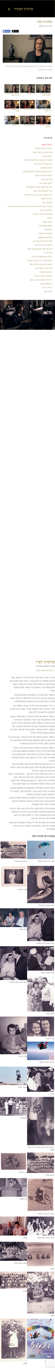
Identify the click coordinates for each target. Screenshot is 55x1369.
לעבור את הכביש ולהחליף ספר (45, 94)
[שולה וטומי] (13, 925)
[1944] (40, 1265)
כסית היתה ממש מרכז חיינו (42, 241)
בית (43, 66)
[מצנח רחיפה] (13, 1083)
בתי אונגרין (15, 125)
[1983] (13, 1233)
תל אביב (41, 69)
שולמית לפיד (44, 22)
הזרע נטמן (48, 291)
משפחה (25, 66)
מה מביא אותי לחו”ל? (28, 109)
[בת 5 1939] (13, 1168)
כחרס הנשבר (31, 93)
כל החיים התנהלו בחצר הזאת (41, 280)
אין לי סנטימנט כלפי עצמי (42, 191)
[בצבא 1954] (40, 1171)
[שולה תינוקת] (13, 885)
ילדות (36, 66)
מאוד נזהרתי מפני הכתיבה (42, 214)
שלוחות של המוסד (45, 233)
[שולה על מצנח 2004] (40, 857)
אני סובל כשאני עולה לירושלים (44, 110)
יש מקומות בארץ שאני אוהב (12, 110)
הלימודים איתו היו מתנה (43, 175)
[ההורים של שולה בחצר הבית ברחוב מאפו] (40, 1143)
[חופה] (40, 1090)
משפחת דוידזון (15, 66)
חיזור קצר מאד (47, 179)
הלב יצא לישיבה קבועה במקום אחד (39, 187)
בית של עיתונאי (46, 198)
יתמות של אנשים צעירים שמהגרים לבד (37, 160)
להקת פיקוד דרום (45, 183)
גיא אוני (49, 218)
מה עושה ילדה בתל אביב (43, 164)
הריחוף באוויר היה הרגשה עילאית (39, 260)
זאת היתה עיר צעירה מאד (42, 152)
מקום (31, 66)
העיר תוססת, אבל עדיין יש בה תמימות (38, 194)
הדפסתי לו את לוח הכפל (43, 276)
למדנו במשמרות (46, 167)
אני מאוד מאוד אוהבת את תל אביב (12, 94)
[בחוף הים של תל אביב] (40, 1209)
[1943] (13, 1287)
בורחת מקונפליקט (45, 225)
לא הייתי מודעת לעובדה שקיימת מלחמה (37, 171)
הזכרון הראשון (47, 144)
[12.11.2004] (40, 1357)
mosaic (49, 66)
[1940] (40, 1312)
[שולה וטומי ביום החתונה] (40, 939)
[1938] (13, 1359)
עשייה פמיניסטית (29, 125)
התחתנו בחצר (47, 202)
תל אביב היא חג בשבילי (43, 148)
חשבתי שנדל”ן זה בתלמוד (45, 126)
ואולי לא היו (48, 252)
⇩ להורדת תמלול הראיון (45, 670)
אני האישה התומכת (45, 237)
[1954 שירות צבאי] (13, 1259)
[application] (27, 49)
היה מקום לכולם (46, 283)
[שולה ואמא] (40, 1034)
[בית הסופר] (13, 1195)
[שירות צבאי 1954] (13, 857)
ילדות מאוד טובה (46, 210)
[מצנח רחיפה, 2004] (40, 1058)
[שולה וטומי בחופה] (40, 969)
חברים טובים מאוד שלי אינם (42, 256)
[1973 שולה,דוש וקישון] (40, 1233)
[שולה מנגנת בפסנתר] (40, 901)
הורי (40, 66)
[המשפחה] (13, 1114)
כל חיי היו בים (47, 287)
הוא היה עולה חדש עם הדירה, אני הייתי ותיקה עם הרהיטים (30, 206)
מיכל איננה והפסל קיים (43, 268)
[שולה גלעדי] (13, 1052)
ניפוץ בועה (48, 229)
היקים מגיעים (47, 156)
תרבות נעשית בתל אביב (43, 245)
